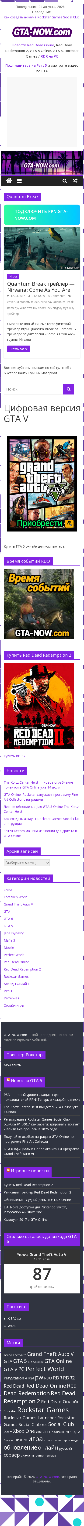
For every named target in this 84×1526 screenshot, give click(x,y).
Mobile (9, 947)
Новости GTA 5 (26, 1080)
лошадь (73, 1440)
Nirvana (46, 302)
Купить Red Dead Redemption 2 (28, 1185)
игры (47, 1440)
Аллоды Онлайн (16, 983)
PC (21, 1369)
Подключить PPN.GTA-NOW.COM (41, 215)
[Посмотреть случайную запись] (75, 180)
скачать (28, 1455)
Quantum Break (63, 302)
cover (11, 302)
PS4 (31, 1378)
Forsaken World (16, 897)
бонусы (8, 1440)
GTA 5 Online (36, 1362)
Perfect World (14, 955)
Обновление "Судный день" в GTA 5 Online (37, 1199)
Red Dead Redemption (40, 1389)
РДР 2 (76, 1432)
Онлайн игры (14, 1005)
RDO (48, 1378)
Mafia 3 (9, 940)
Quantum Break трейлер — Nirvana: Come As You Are (40, 286)
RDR (57, 1377)
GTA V (8, 926)
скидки (39, 1455)
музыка (68, 308)
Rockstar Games (16, 976)
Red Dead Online (40, 45)
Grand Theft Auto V (18, 904)
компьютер (59, 1440)
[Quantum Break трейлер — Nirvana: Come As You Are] (42, 229)
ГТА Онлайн (56, 1431)
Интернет (11, 998)
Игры (13, 276)
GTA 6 (8, 918)
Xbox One (44, 308)
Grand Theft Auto (15, 1355)
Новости (19, 45)
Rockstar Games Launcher (30, 1417)
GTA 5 (20, 1361)
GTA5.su (10, 1326)
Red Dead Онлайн (60, 1401)
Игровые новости (30, 1170)
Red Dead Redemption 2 (22, 969)
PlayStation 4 (15, 1378)
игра (35, 1438)
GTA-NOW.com (15, 1034)
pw (39, 1377)
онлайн (48, 1447)
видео (57, 308)
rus (44, 1424)
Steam (8, 1431)
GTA (7, 911)
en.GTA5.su (12, 1318)
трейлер (13, 314)
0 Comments (56, 296)
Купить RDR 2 (14, 756)
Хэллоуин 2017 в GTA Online (26, 1219)
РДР (68, 1432)
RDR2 (69, 1377)
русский (65, 1448)
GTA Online (58, 1361)
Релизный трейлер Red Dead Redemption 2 (37, 1192)
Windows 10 (28, 308)
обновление (20, 1447)
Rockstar (10, 1411)
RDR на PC (49, 56)
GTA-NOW (38, 296)
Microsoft (23, 302)
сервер (12, 1455)
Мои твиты (12, 1065)
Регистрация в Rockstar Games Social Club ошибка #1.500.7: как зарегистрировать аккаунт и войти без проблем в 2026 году (42, 1124)
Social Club (61, 1424)
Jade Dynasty (14, 933)
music (35, 302)
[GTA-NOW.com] (42, 154)
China (8, 890)
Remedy (12, 308)
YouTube (42, 1432)
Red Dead (14, 1386)
